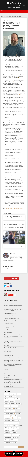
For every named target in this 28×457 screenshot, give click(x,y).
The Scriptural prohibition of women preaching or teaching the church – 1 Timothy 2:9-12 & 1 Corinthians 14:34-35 (13, 322)
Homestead (7, 420)
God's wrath (13, 415)
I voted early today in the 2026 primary (12, 318)
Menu (2, 10)
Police (6, 427)
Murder (6, 423)
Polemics (20, 425)
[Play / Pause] (14, 453)
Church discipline (8, 398)
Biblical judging (12, 396)
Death (6, 401)
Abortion (7, 394)
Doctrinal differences (9, 403)
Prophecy (16, 427)
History (11, 208)
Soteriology (15, 437)
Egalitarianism (14, 406)
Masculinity (20, 208)
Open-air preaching (14, 423)
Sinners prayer (8, 437)
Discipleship (12, 401)
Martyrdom (15, 208)
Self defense (7, 435)
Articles (7, 208)
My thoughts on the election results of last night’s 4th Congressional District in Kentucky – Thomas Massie (13, 341)
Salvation (14, 432)
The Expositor (14, 3)
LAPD (18, 420)
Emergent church (8, 408)
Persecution (7, 425)
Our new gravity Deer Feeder (10, 313)
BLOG (5, 15)
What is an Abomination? (9, 315)
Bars (6, 396)
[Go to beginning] (7, 453)
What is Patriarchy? (8, 329)
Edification (7, 406)
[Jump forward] (18, 453)
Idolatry (13, 420)
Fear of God (17, 413)
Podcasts (14, 425)
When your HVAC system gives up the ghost (13, 357)
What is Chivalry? (7, 351)
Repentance (7, 432)
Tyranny (6, 439)
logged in (10, 268)
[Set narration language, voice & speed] (21, 453)
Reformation (6, 210)
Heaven (14, 418)
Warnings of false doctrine (10, 442)
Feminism (7, 415)
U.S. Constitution (13, 439)
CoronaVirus (16, 398)
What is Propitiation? (8, 332)
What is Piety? (7, 345)
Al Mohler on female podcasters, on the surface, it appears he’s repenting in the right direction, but (13, 336)
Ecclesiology (18, 403)
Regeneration (14, 430)
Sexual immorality (16, 435)
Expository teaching (9, 413)
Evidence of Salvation (9, 410)
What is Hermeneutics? (9, 303)
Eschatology (16, 408)
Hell (19, 418)
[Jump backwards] (10, 453)
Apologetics (13, 394)
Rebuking (7, 430)
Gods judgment (8, 418)
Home (2, 15)
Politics (11, 427)
